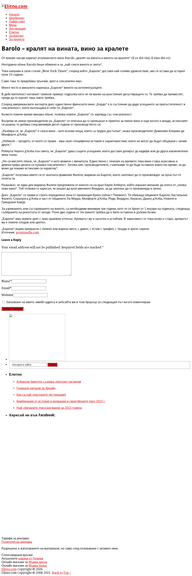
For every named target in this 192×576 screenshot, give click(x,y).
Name (7, 281)
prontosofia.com (27, 232)
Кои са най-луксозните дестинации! (41, 395)
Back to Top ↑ (61, 573)
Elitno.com (9, 569)
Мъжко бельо (38, 565)
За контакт (16, 36)
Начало (14, 14)
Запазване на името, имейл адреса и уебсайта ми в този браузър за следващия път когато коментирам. (78, 302)
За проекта (16, 39)
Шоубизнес (17, 18)
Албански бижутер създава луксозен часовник (48, 381)
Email (6, 288)
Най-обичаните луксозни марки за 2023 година (49, 408)
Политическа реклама (17, 542)
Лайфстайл (17, 21)
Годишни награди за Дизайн (36, 388)
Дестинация (17, 28)
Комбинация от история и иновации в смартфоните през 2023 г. (60, 401)
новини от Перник (30, 558)
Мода (12, 25)
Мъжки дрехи (38, 562)
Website (7, 295)
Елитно (14, 32)
